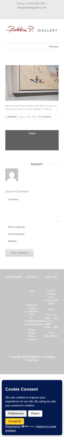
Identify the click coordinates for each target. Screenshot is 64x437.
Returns (32, 339)
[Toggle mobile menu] (57, 36)
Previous (54, 46)
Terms (31, 336)
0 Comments (45, 117)
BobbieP (12, 117)
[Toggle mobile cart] (44, 36)
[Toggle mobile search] (50, 36)
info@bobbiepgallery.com (32, 7)
